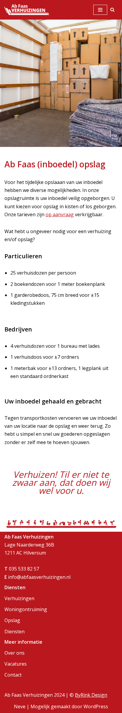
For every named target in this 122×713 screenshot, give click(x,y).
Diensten (14, 631)
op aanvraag (60, 214)
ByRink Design (91, 695)
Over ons (14, 653)
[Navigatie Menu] (100, 10)
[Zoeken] (112, 9)
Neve (19, 706)
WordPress (96, 706)
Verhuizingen (19, 598)
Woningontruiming (25, 609)
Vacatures (15, 664)
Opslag (12, 620)
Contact (13, 675)
